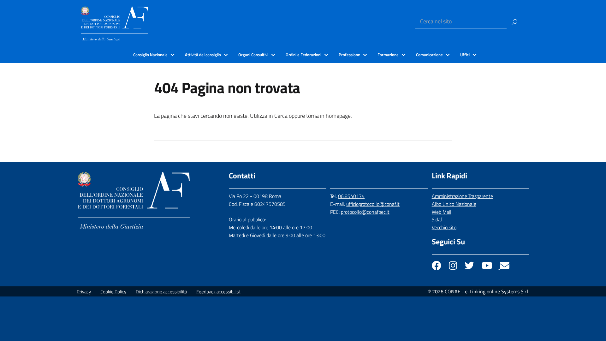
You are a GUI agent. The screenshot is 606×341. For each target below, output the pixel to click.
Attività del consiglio (203, 54)
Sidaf (437, 219)
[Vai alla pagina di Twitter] (470, 267)
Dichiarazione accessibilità (161, 291)
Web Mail (441, 212)
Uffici (465, 54)
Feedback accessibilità (218, 291)
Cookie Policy (113, 291)
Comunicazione (429, 54)
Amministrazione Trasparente (462, 196)
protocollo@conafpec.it (365, 212)
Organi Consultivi (253, 54)
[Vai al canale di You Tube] (487, 267)
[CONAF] (114, 22)
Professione (349, 54)
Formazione (388, 54)
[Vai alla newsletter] (504, 267)
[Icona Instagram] (454, 267)
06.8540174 (351, 196)
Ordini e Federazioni (303, 54)
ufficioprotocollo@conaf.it (373, 204)
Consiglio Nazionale (150, 54)
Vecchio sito (444, 227)
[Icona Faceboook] (437, 267)
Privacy (84, 291)
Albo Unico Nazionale (454, 204)
